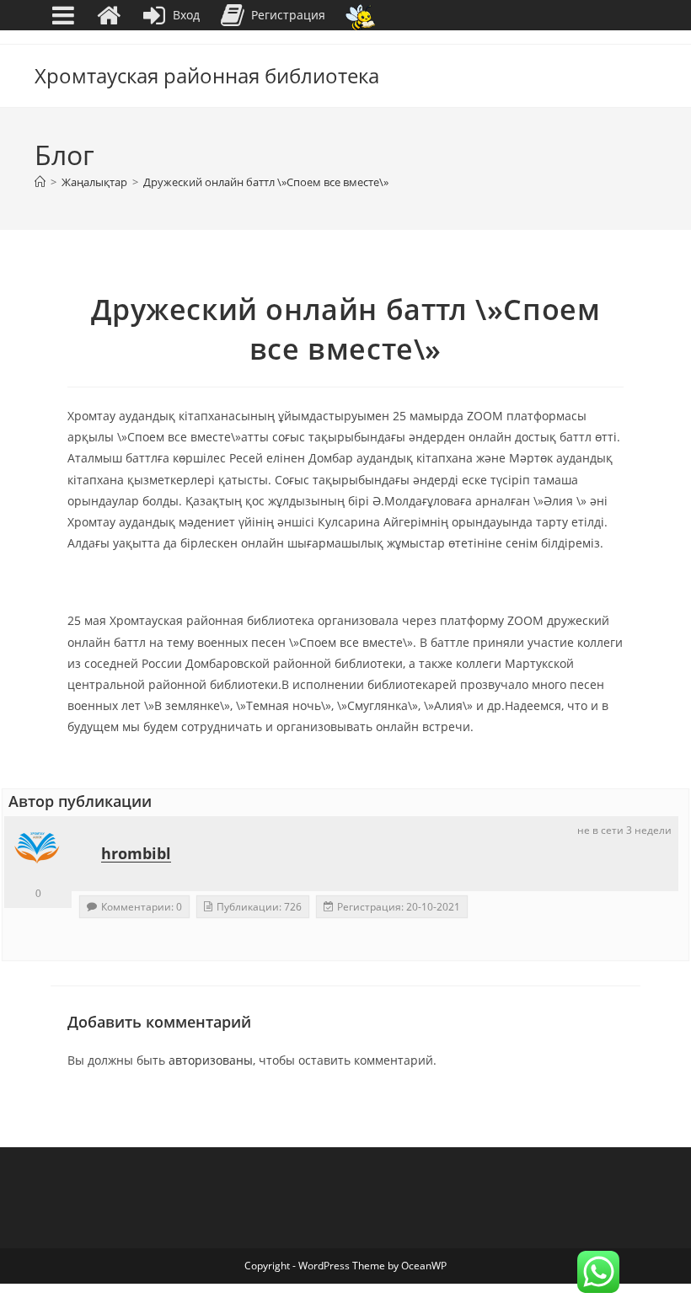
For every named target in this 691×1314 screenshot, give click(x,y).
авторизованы (211, 1060)
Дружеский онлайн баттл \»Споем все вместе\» (265, 182)
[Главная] (40, 182)
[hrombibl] (37, 849)
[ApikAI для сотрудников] (360, 15)
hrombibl (136, 853)
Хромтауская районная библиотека (207, 75)
